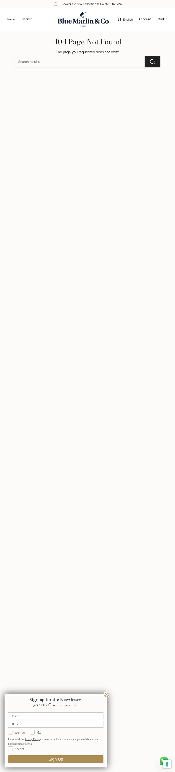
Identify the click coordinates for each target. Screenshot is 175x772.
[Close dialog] (106, 694)
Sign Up (56, 759)
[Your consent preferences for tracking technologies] (167, 764)
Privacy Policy (32, 739)
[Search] (152, 61)
